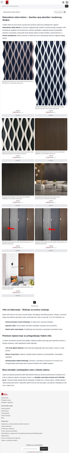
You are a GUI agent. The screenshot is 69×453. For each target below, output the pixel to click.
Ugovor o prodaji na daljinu (9, 440)
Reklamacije (5, 435)
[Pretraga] (66, 6)
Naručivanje (5, 411)
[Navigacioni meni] (2, 2)
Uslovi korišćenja (6, 426)
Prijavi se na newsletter (34, 445)
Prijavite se (44, 448)
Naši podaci (4, 398)
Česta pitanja (5, 413)
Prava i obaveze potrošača (9, 431)
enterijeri (36, 452)
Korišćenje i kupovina (7, 428)
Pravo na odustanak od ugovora (10, 438)
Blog (2, 418)
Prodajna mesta (6, 400)
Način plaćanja (5, 415)
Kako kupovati (5, 408)
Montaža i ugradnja (7, 402)
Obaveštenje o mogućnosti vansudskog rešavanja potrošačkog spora (21, 433)
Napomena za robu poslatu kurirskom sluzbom (15, 424)
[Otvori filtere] (64, 12)
